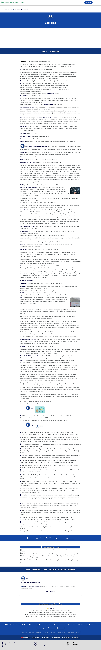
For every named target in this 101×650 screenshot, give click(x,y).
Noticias (61, 628)
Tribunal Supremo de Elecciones (48, 118)
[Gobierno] (50, 17)
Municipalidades (54, 51)
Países (5, 645)
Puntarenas (70, 632)
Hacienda (23, 141)
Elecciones (33, 625)
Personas (23, 238)
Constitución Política (26, 136)
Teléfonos (23, 286)
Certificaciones (24, 293)
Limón (78, 632)
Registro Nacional (12, 625)
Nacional (23, 152)
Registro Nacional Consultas (29, 187)
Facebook (24, 95)
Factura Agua (41, 628)
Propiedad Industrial (26, 280)
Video (32, 408)
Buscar (89, 2)
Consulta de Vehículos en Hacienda (36, 146)
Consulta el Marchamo (27, 226)
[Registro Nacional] (97, 3)
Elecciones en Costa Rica (27, 162)
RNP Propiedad (82, 625)
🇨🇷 (16, 9)
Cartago (52, 632)
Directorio (6, 647)
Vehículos (23, 210)
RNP (21, 185)
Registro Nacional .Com (13, 2)
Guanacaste (61, 632)
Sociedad (23, 283)
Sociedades (71, 569)
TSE (21, 157)
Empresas (23, 245)
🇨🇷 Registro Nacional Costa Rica (31, 586)
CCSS (21, 160)
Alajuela (38, 632)
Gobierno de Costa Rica (27, 107)
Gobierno (44, 51)
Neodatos (51, 608)
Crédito (22, 346)
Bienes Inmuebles (59, 625)
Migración (92, 625)
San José (31, 632)
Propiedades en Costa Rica (28, 339)
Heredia (45, 632)
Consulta (52, 628)
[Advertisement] (50, 38)
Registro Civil (24, 118)
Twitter (70, 645)
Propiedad (61, 538)
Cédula (28, 569)
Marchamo (52, 569)
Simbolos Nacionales (33, 582)
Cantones (23, 139)
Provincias (24, 632)
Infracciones (62, 569)
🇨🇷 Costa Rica (25, 637)
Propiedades (24, 231)
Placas (45, 569)
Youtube (51, 93)
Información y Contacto (43, 645)
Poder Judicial (24, 126)
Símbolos (23, 133)
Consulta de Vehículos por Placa (30, 356)
